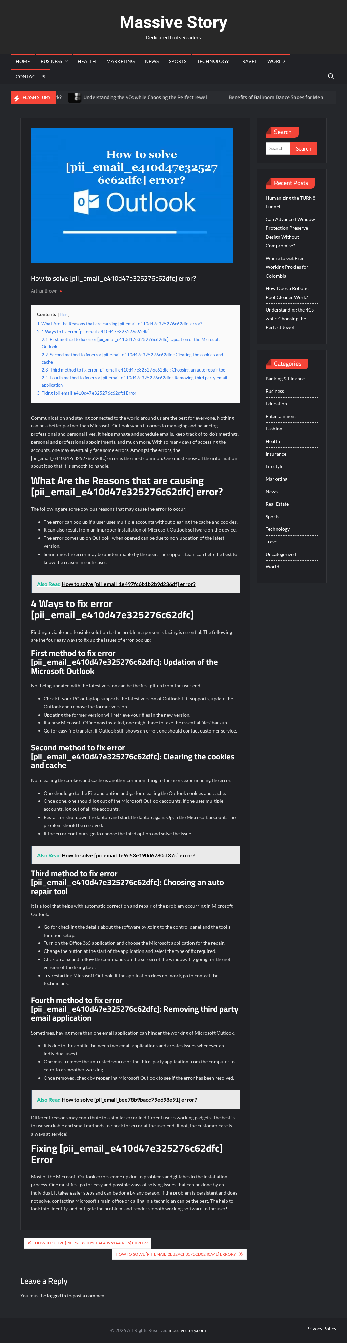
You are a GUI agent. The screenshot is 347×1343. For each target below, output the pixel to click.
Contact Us (30, 76)
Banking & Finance (285, 378)
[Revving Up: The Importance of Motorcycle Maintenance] (317, 97)
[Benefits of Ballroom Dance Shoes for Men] (201, 97)
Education (276, 403)
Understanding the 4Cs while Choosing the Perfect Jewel (126, 97)
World (276, 61)
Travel (248, 61)
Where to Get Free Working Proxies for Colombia (287, 267)
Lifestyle (274, 466)
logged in (56, 1295)
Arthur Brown (44, 291)
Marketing (120, 61)
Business (51, 61)
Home (23, 61)
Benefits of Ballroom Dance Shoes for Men (257, 97)
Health (87, 61)
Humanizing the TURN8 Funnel (290, 202)
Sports (177, 61)
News (152, 61)
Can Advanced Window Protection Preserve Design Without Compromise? (290, 232)
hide (63, 314)
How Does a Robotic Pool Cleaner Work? (287, 292)
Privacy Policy (321, 1328)
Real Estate (277, 504)
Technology (213, 61)
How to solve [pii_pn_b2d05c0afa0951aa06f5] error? (91, 1242)
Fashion (274, 429)
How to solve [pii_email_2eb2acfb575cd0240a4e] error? (176, 1254)
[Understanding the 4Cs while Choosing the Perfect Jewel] (56, 97)
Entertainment (281, 416)
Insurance (276, 454)
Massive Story (173, 22)
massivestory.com (187, 1330)
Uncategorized (281, 554)
